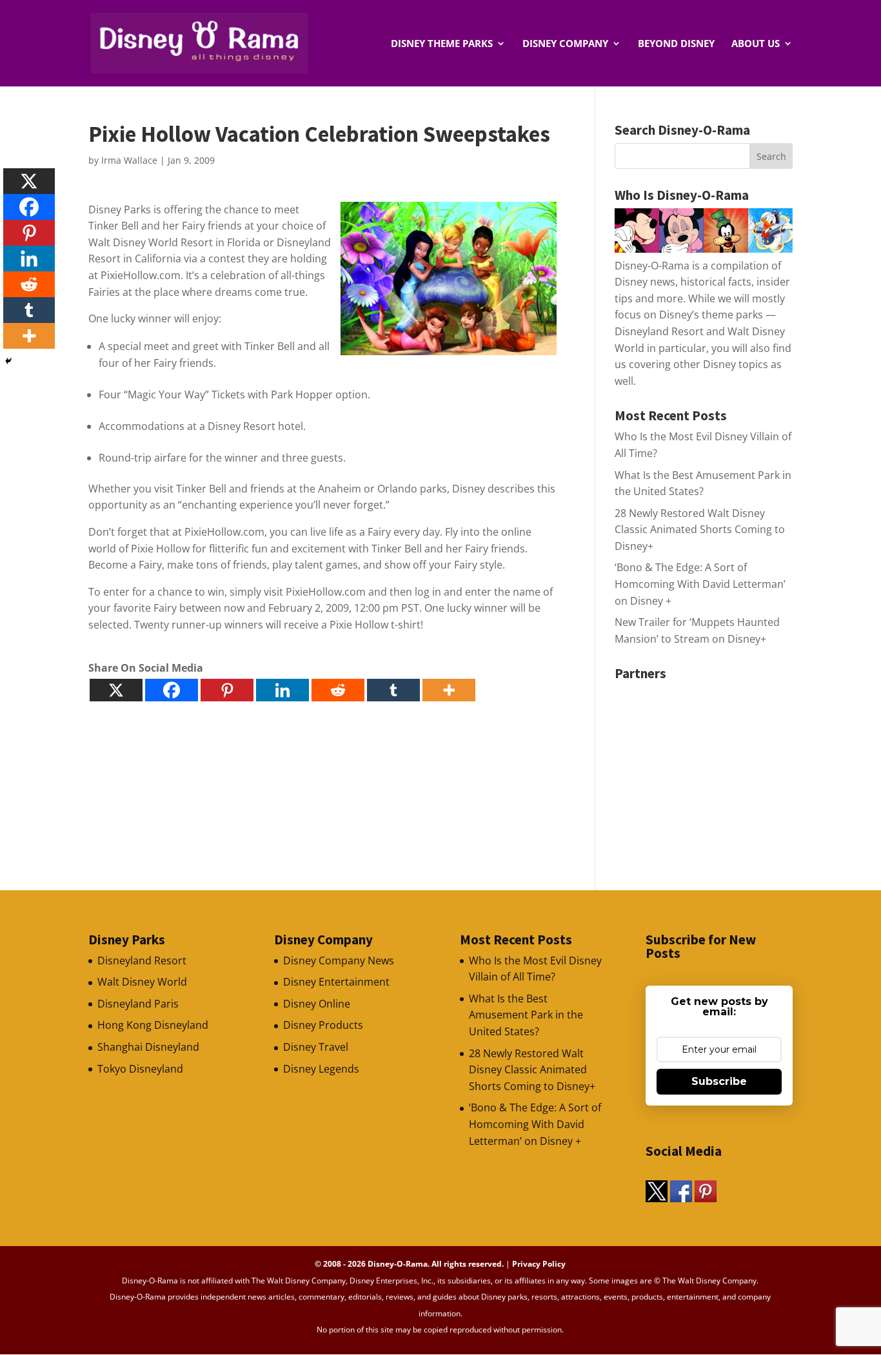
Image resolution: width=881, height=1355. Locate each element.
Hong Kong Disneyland (152, 1025)
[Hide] (8, 361)
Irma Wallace (129, 160)
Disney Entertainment (336, 982)
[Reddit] (338, 690)
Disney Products (323, 1025)
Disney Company (565, 44)
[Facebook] (171, 690)
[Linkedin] (282, 690)
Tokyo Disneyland (140, 1069)
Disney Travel (315, 1047)
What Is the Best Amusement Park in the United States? (526, 1014)
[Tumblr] (393, 690)
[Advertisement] (711, 767)
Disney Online (316, 1004)
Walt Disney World (142, 982)
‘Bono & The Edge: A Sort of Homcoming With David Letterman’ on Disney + (700, 583)
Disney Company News (338, 960)
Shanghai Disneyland (148, 1047)
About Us (755, 44)
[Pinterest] (227, 690)
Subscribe (719, 1081)
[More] (448, 690)
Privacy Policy (539, 1263)
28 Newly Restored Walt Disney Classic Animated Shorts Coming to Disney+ (700, 529)
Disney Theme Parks (442, 44)
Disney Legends (321, 1069)
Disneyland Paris (138, 1004)
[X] (116, 690)
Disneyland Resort (141, 960)
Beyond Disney (676, 44)
